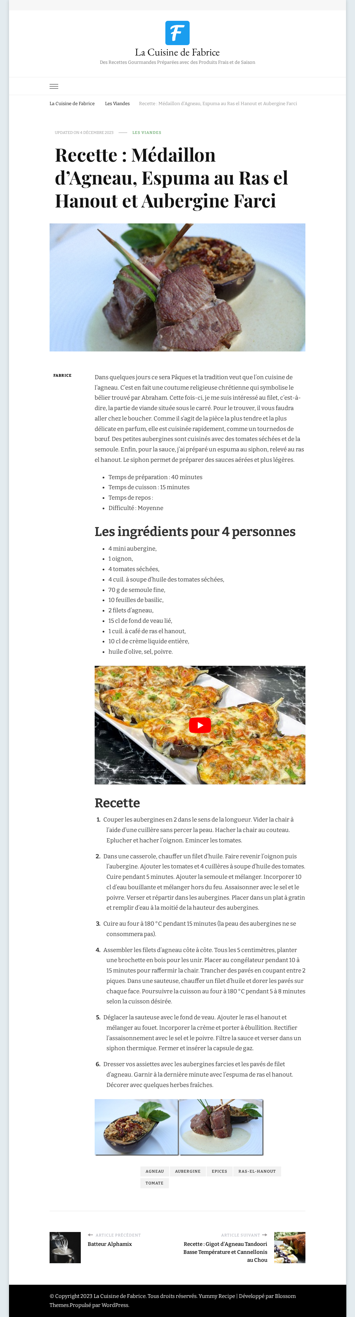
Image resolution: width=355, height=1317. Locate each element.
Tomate (155, 1183)
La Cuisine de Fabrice (177, 52)
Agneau (155, 1171)
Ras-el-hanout (257, 1171)
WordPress (115, 1305)
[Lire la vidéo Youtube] (200, 725)
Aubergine (188, 1171)
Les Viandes (147, 132)
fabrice (62, 375)
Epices (219, 1171)
